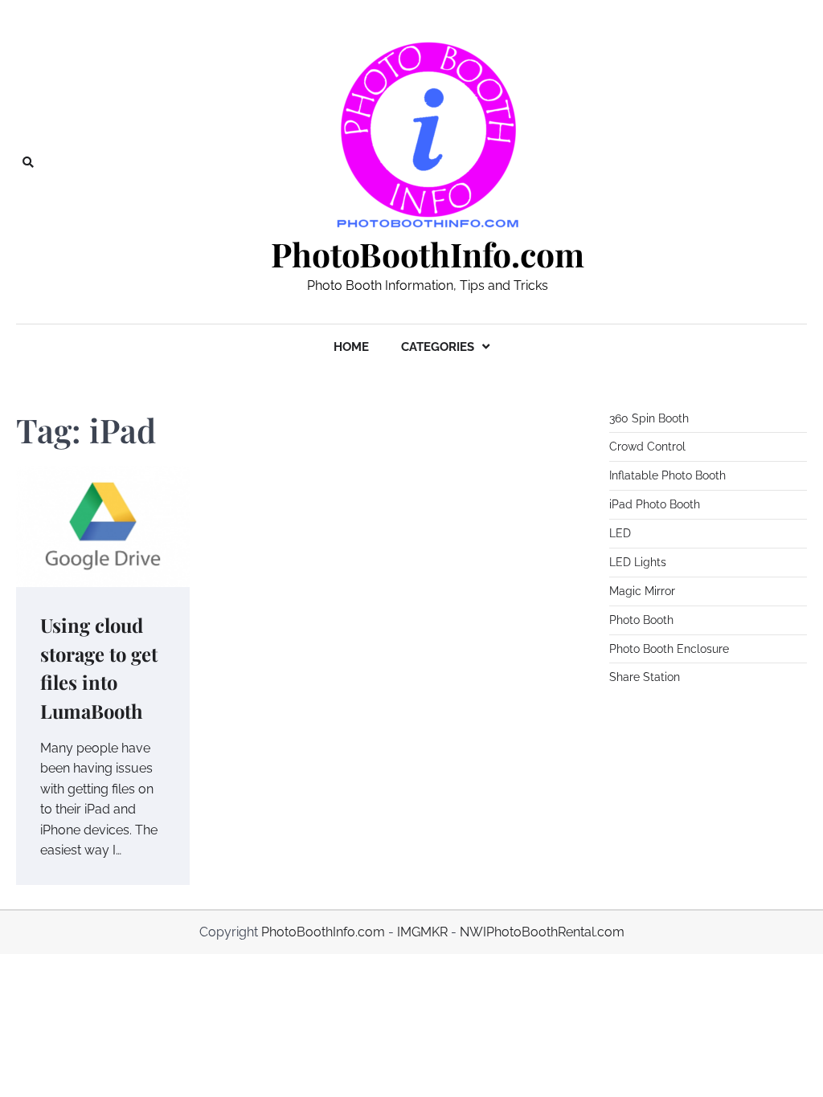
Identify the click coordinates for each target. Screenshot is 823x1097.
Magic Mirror (642, 591)
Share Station (644, 677)
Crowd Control (647, 446)
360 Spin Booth (649, 418)
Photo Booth (641, 620)
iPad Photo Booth (654, 504)
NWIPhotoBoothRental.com (542, 932)
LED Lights (637, 562)
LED (620, 533)
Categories (437, 347)
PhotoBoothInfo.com (427, 254)
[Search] (28, 162)
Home (351, 347)
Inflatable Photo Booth (667, 475)
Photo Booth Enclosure (669, 648)
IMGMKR (422, 932)
